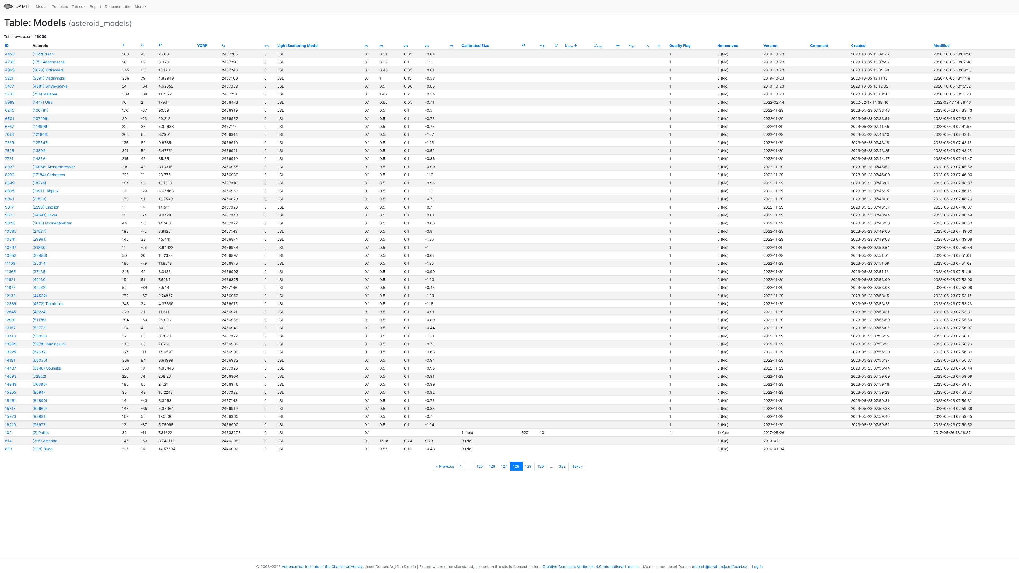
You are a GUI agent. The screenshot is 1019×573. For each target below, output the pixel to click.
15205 (10, 392)
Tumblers (60, 6)
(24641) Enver (45, 215)
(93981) (40, 416)
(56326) (40, 336)
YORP (202, 45)
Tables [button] (77, 6)
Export (95, 6)
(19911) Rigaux (46, 191)
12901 (10, 320)
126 (492, 466)
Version (770, 45)
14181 (10, 360)
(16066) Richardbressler (54, 166)
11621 (10, 279)
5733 (9, 94)
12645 (10, 312)
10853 (10, 255)
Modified (942, 45)
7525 (9, 150)
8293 (9, 174)
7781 (9, 158)
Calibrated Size (475, 45)
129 (528, 466)
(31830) (40, 247)
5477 (9, 86)
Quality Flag (680, 45)
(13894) (40, 150)
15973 (10, 416)
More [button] (139, 6)
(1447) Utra (43, 102)
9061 (9, 199)
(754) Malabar (45, 94)
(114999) (41, 126)
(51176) (39, 320)
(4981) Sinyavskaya (50, 86)
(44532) (40, 295)
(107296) (41, 118)
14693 (10, 376)
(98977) (40, 424)
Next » (577, 466)
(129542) (41, 142)
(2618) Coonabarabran (52, 223)
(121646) (40, 134)
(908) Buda (43, 448)
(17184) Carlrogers (49, 174)
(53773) (40, 327)
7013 (9, 134)
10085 (10, 231)
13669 (10, 344)
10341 (10, 239)
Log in (757, 566)
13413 (10, 336)
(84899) (40, 400)
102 (8, 432)
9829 (9, 223)
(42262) (39, 287)
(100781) (40, 110)
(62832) (40, 352)
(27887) (39, 231)
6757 (9, 126)
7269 (9, 142)
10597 (10, 247)
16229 (10, 424)
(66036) (40, 360)
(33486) (40, 255)
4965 (10, 70)
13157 (10, 327)
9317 (9, 207)
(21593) (39, 199)
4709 (9, 62)
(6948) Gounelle (47, 368)
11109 (10, 263)
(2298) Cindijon (46, 207)
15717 (10, 408)
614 (8, 441)
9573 (9, 215)
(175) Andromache (49, 62)
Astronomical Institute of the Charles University (322, 566)
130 (540, 466)
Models (42, 6)
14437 (10, 368)
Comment (819, 45)
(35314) (40, 263)
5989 (10, 102)
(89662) (40, 408)
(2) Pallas (41, 432)
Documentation (118, 6)
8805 (10, 191)
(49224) (40, 312)
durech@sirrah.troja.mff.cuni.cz (720, 566)
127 (504, 466)
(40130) (40, 279)
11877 (10, 287)
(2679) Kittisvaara (48, 70)
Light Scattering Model (297, 45)
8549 (10, 183)
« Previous (445, 466)
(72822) (39, 376)
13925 (10, 352)
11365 (10, 271)
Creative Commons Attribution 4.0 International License (590, 566)
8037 (9, 166)
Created (858, 45)
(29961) (39, 239)
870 (8, 448)
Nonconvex (727, 45)
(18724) (39, 183)
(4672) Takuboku (48, 303)
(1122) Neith (43, 54)
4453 (10, 54)
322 (562, 466)
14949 (10, 384)
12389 (10, 303)
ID (7, 45)
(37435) (40, 271)
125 (480, 466)
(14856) (40, 158)
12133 (10, 295)
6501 (9, 118)
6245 (9, 110)
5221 (9, 78)
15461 (10, 400)
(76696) (40, 384)
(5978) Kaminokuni (49, 344)
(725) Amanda (45, 441)
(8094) (39, 392)
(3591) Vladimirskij (49, 78)
